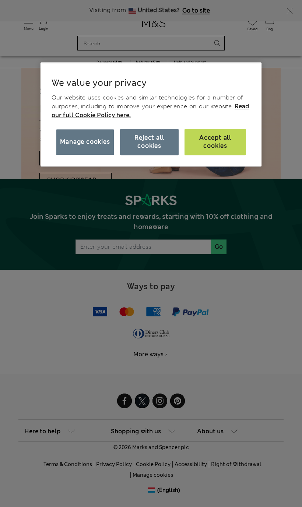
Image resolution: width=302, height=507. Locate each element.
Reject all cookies (149, 142)
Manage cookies (85, 142)
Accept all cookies (215, 142)
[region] (151, 115)
